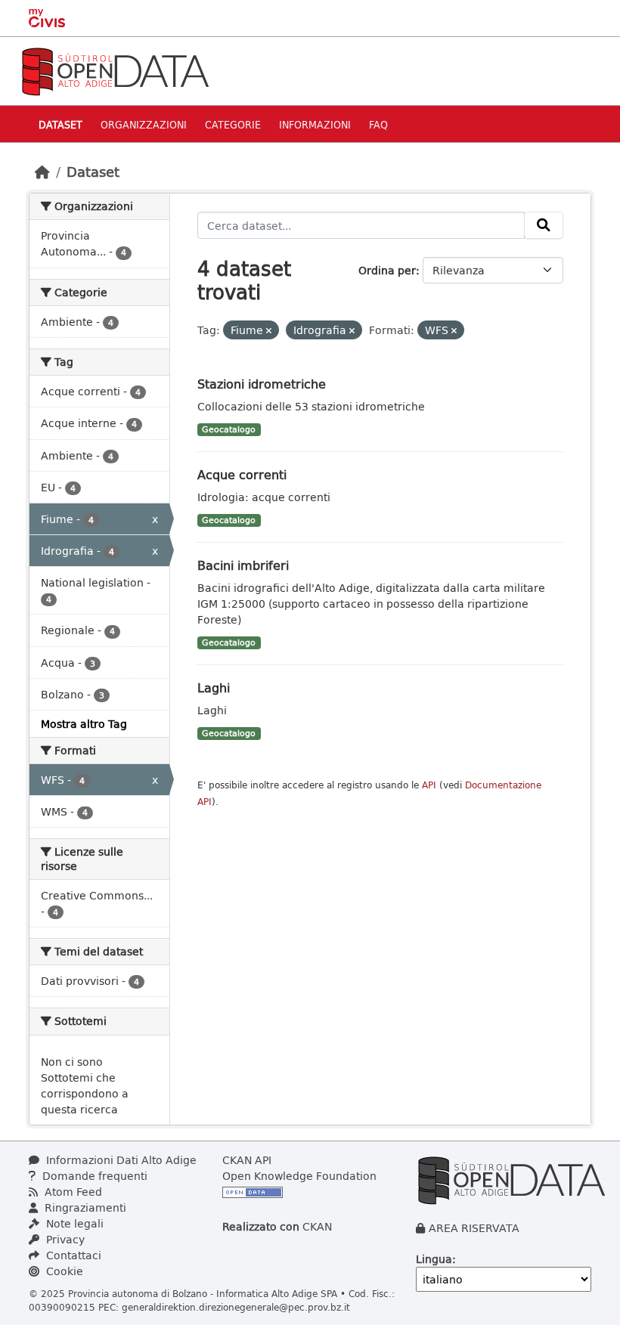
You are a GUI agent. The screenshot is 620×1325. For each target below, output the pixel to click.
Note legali (73, 1223)
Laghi (213, 687)
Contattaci (72, 1255)
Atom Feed (72, 1192)
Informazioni (315, 124)
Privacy (64, 1239)
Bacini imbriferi (243, 565)
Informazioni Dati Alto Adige (120, 1160)
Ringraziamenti (84, 1207)
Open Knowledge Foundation (299, 1176)
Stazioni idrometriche (261, 383)
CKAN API (246, 1160)
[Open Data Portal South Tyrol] (115, 70)
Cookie (63, 1271)
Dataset (60, 124)
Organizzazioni (144, 124)
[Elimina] (268, 330)
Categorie (233, 124)
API (429, 785)
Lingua (434, 1259)
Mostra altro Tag (84, 724)
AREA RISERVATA (474, 1228)
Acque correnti (242, 474)
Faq (378, 124)
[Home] (42, 171)
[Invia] (543, 225)
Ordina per (387, 270)
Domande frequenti (93, 1176)
